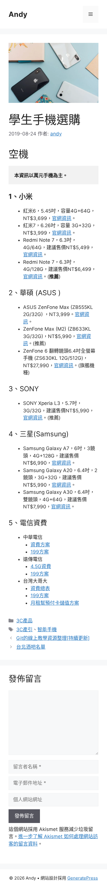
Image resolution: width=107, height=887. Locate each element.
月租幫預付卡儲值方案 (55, 603)
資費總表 (40, 588)
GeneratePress (82, 878)
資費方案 (40, 545)
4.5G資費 (41, 566)
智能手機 (47, 629)
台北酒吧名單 (30, 647)
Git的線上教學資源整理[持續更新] (53, 638)
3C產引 (24, 629)
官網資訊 (61, 218)
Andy (18, 14)
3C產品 (24, 621)
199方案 (40, 552)
